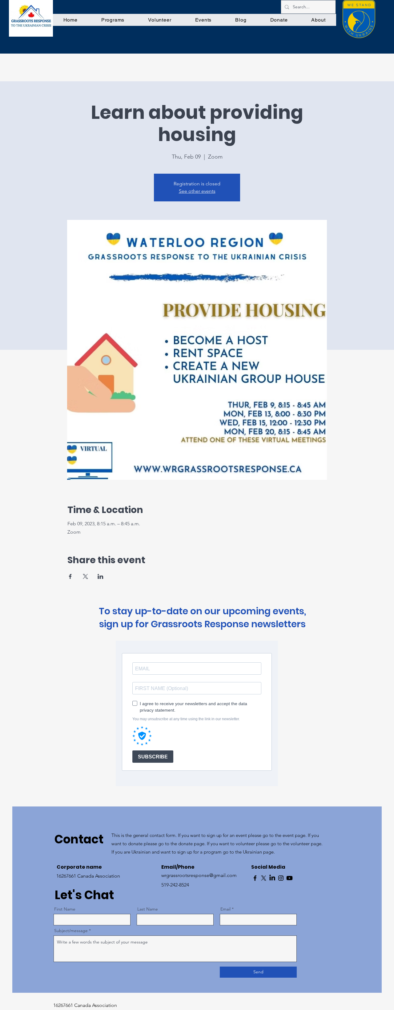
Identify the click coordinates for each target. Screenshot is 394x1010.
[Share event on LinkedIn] (100, 576)
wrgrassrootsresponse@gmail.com (199, 875)
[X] (263, 878)
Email (225, 909)
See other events (197, 191)
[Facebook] (255, 878)
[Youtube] (289, 878)
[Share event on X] (85, 576)
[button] (112, 20)
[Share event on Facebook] (70, 576)
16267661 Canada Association (85, 1005)
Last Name (147, 909)
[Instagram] (280, 878)
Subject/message (71, 930)
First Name (64, 909)
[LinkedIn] (272, 878)
